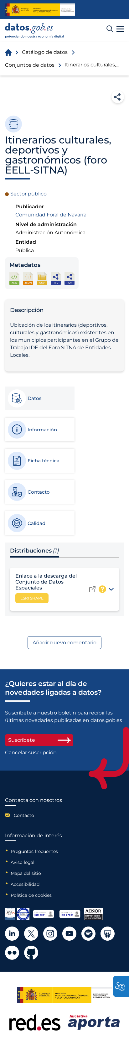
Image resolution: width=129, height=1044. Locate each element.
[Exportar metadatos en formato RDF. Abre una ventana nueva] (69, 278)
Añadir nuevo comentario (64, 643)
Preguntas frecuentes (34, 851)
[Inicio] (34, 30)
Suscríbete (21, 740)
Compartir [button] (117, 97)
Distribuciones (34, 550)
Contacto (24, 815)
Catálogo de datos (45, 52)
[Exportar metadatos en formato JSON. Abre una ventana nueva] (28, 278)
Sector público (28, 194)
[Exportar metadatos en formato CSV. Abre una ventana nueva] (42, 278)
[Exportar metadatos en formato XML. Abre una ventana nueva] (14, 278)
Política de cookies (31, 895)
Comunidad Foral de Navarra (50, 215)
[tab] (39, 398)
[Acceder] (92, 589)
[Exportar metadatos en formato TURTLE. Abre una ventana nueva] (56, 278)
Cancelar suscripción (31, 753)
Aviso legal (22, 862)
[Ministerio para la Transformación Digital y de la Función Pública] (40, 9)
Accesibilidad (25, 884)
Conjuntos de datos (29, 65)
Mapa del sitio (26, 873)
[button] (120, 29)
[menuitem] (33, 815)
